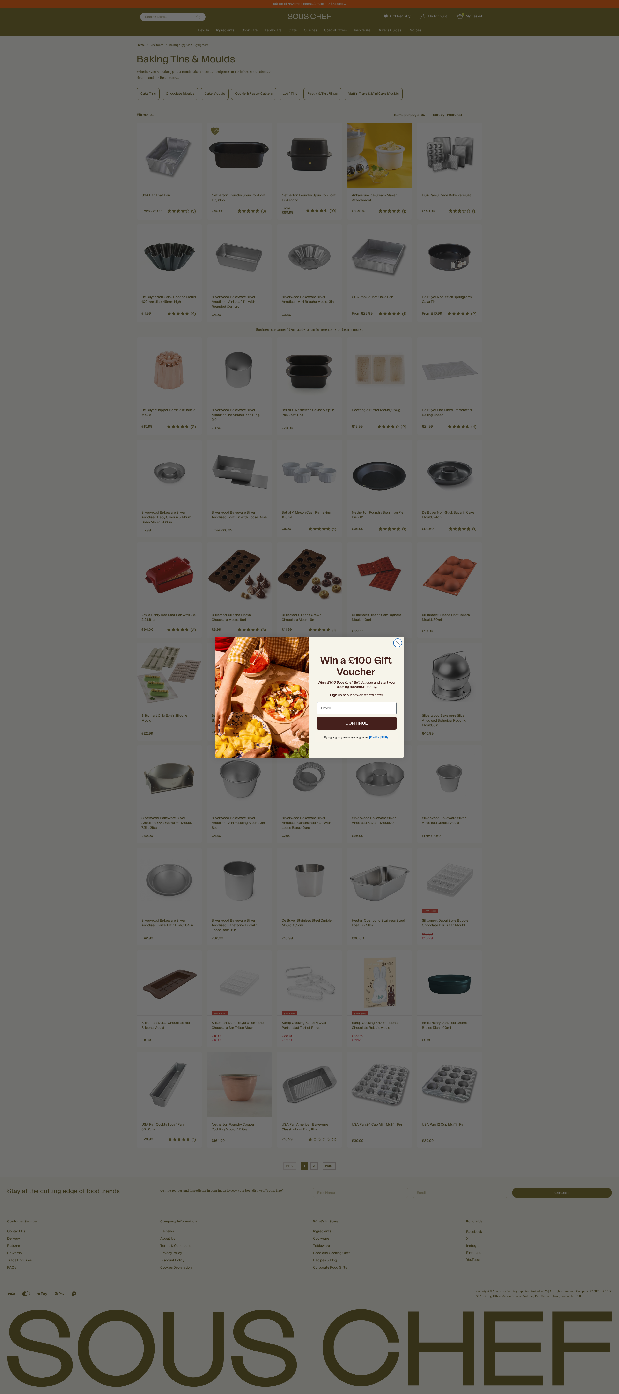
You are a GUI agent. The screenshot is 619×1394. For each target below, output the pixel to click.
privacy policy (379, 737)
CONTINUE (356, 723)
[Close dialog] (397, 643)
